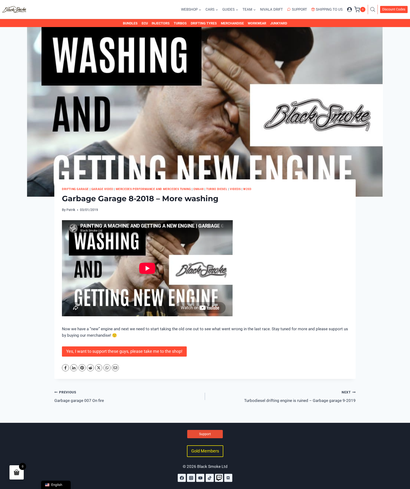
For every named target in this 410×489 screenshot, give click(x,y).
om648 (198, 189)
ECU (145, 23)
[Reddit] (90, 367)
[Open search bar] (373, 9)
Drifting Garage (75, 189)
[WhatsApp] (107, 367)
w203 (247, 189)
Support (299, 9)
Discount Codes (393, 9)
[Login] (349, 9)
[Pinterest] (82, 367)
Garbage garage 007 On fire (79, 396)
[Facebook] (65, 367)
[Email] (115, 367)
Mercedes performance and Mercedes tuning (153, 189)
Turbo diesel (216, 189)
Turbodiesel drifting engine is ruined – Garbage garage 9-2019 (300, 396)
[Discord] (228, 478)
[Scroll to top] (401, 465)
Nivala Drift (271, 9)
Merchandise (232, 23)
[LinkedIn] (73, 367)
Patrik (70, 210)
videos (235, 189)
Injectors (161, 23)
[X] (98, 367)
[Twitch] (219, 478)
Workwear (257, 23)
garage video (102, 189)
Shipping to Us (329, 9)
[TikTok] (210, 478)
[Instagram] (191, 478)
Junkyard (278, 23)
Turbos (180, 23)
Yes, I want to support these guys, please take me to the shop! (124, 351)
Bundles (130, 23)
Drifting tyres (204, 23)
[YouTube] (200, 478)
